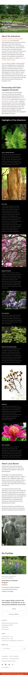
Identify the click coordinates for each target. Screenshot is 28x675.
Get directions (5, 629)
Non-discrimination (14, 658)
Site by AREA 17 (5, 667)
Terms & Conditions (13, 656)
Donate (14, 608)
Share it (5, 30)
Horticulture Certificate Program (10, 581)
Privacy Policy (5, 658)
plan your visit (20, 674)
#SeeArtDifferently (14, 30)
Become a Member (14, 614)
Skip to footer (14, 1)
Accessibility (5, 656)
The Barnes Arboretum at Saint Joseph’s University (12, 24)
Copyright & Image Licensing (8, 661)
